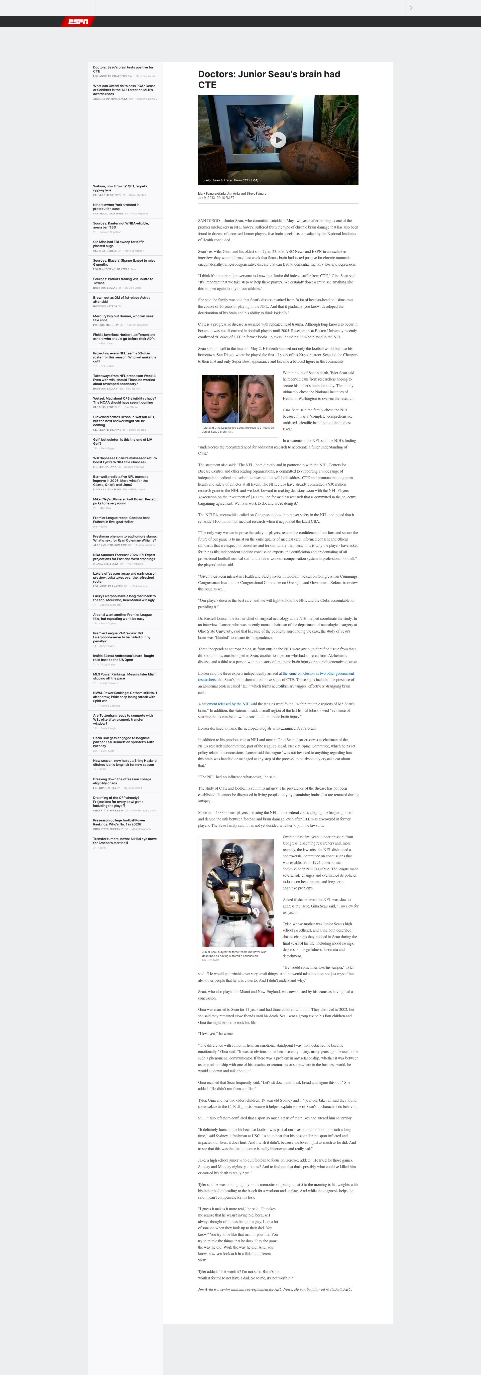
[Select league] (80, 8)
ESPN (78, 21)
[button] (400, 21)
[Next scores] (411, 8)
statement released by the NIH (226, 703)
